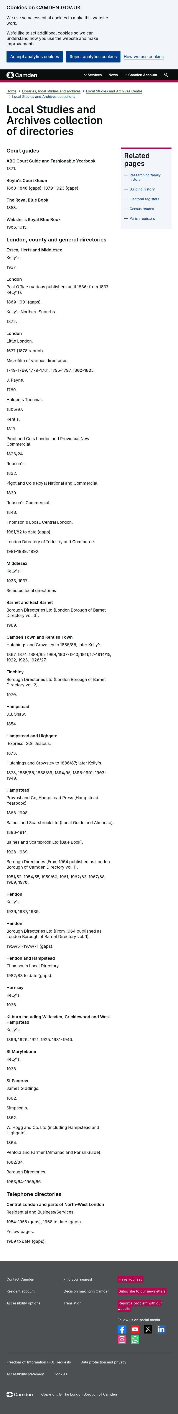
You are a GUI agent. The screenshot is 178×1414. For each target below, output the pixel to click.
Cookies (60, 1374)
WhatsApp (135, 1339)
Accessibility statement (25, 1374)
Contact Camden (20, 1279)
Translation (72, 1303)
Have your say (130, 1279)
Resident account (21, 1291)
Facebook (122, 1329)
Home (11, 91)
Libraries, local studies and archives (51, 91)
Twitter (148, 1329)
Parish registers (142, 218)
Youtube (135, 1329)
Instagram (122, 1339)
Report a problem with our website (140, 1306)
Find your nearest (78, 1279)
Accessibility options (23, 1303)
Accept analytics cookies (34, 56)
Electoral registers (144, 199)
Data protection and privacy (103, 1362)
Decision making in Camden (86, 1291)
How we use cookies (144, 57)
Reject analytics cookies (93, 56)
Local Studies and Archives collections (43, 96)
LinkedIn (161, 1329)
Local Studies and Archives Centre (114, 91)
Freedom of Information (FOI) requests (39, 1362)
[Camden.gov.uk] (22, 75)
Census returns (142, 209)
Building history (142, 189)
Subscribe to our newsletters (142, 1291)
